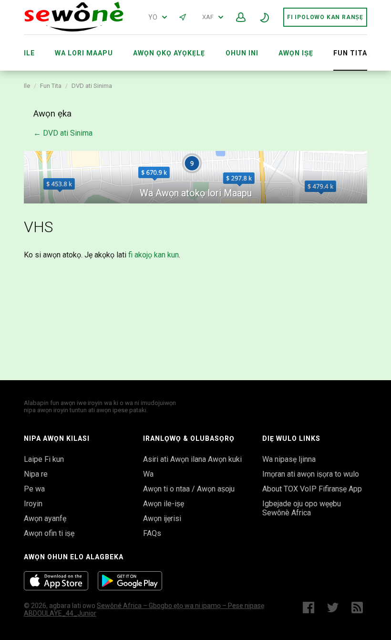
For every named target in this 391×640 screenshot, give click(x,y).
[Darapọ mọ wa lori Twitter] (333, 607)
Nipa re (36, 474)
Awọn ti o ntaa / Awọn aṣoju (189, 488)
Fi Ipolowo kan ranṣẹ (325, 17)
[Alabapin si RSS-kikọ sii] (359, 607)
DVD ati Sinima (92, 85)
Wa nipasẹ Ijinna (289, 459)
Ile (29, 53)
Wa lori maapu (84, 53)
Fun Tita (51, 85)
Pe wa (34, 488)
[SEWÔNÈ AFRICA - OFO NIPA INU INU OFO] (74, 29)
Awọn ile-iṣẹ (163, 503)
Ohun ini (242, 53)
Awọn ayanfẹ (45, 518)
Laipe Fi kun (44, 459)
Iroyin (33, 503)
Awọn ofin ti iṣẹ (49, 533)
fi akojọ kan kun (153, 254)
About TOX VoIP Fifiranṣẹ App (312, 488)
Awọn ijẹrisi (162, 518)
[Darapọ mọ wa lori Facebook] (308, 607)
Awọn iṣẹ (295, 53)
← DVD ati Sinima (63, 133)
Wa (148, 474)
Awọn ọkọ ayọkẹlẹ (169, 53)
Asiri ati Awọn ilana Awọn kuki (192, 459)
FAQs (152, 533)
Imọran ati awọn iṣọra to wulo (310, 474)
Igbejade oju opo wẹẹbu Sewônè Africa (301, 508)
